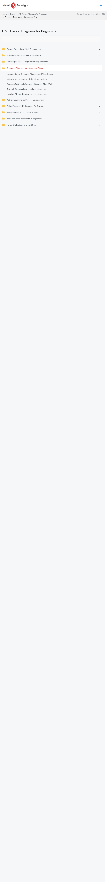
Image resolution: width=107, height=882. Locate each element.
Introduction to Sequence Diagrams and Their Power (30, 74)
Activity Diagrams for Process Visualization (25, 100)
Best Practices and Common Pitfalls (22, 112)
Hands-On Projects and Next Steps (22, 125)
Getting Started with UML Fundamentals (24, 49)
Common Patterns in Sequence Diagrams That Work (29, 84)
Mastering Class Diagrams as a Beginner (24, 55)
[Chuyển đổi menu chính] (101, 6)
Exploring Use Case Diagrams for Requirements (27, 61)
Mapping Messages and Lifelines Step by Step (27, 79)
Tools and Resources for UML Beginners (24, 118)
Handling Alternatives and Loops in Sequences (27, 94)
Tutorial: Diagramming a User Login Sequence (26, 89)
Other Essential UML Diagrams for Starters (25, 106)
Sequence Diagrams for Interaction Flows (25, 68)
